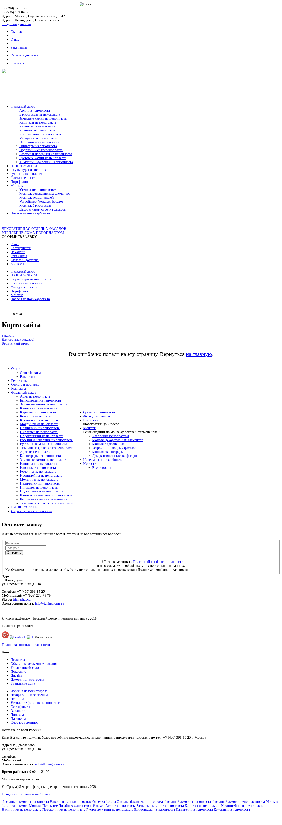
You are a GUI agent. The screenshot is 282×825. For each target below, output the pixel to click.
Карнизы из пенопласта (37, 126)
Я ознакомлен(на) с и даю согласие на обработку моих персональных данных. (141, 563)
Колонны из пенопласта (37, 130)
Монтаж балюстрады (35, 205)
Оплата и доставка (25, 55)
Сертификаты (21, 248)
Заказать (9, 335)
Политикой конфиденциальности (158, 561)
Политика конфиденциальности (26, 645)
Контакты (18, 63)
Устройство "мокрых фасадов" (42, 201)
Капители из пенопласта (37, 122)
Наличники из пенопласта (39, 142)
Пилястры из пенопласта (38, 146)
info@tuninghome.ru (16, 24)
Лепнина (17, 699)
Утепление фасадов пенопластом (35, 703)
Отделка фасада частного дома (140, 801)
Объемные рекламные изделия (34, 663)
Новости (89, 463)
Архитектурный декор (87, 805)
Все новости (101, 467)
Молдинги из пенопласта (38, 138)
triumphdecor (22, 599)
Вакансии (18, 252)
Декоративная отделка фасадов (42, 209)
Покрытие (18, 671)
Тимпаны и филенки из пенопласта (46, 162)
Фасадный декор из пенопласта (25, 801)
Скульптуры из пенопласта (31, 170)
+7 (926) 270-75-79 (37, 595)
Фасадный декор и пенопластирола (238, 801)
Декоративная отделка (27, 679)
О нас (15, 39)
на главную (199, 354)
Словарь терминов (25, 722)
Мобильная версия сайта (20, 779)
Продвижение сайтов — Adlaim (26, 794)
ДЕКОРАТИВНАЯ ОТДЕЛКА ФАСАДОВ (34, 229)
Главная (16, 31)
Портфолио (19, 182)
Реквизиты (19, 47)
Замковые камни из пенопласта (43, 118)
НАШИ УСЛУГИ (24, 166)
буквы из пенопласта (26, 174)
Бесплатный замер (15, 343)
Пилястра (18, 659)
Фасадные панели (24, 178)
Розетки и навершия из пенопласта (45, 154)
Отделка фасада (104, 801)
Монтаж (17, 185)
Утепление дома (23, 683)
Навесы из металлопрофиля (70, 801)
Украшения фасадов (26, 667)
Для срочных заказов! (18, 339)
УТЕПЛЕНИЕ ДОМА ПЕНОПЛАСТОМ (33, 232)
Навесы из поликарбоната (30, 213)
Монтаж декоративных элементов (44, 193)
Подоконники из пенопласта (41, 150)
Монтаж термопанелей (36, 197)
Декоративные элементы (29, 695)
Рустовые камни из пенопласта (42, 158)
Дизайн (16, 675)
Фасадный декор (23, 106)
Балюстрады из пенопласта (39, 114)
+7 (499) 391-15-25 (31, 591)
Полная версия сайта (17, 626)
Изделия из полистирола (29, 691)
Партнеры (18, 718)
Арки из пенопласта (34, 110)
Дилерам (17, 714)
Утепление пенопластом (37, 189)
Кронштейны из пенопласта (40, 134)
